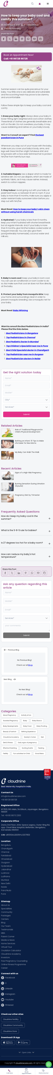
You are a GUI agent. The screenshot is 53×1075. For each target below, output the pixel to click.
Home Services (8, 943)
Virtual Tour (6, 947)
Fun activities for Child (21, 753)
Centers (5, 919)
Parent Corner (7, 936)
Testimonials (7, 929)
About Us (5, 905)
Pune (3, 894)
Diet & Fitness (8, 742)
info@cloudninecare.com (13, 796)
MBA (3, 933)
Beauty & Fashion (9, 731)
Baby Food (27, 726)
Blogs (30, 665)
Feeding (41, 748)
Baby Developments (10, 726)
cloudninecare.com (24, 1063)
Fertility (5, 753)
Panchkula (6, 890)
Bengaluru (6, 845)
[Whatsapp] (28, 39)
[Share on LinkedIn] (16, 39)
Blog (3, 922)
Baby (25, 721)
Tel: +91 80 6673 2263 (11, 815)
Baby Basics (37, 721)
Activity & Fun (26, 715)
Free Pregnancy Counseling (14, 961)
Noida (4, 887)
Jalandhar (6, 869)
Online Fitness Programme (13, 964)
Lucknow (5, 873)
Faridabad (6, 855)
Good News (39, 753)
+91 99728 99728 (9, 800)
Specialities (6, 909)
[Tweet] (10, 39)
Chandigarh (7, 848)
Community (6, 912)
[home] (14, 3)
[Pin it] (22, 38)
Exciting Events (27, 748)
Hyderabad (6, 866)
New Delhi (5, 883)
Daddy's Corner (30, 737)
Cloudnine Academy (11, 737)
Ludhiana (5, 876)
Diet (42, 737)
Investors (5, 957)
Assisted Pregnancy (10, 721)
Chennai (5, 852)
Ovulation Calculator (11, 950)
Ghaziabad (6, 859)
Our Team (6, 926)
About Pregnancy (9, 715)
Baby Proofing (42, 726)
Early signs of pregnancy (27, 742)
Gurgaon (5, 862)
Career (4, 968)
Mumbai (5, 880)
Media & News (8, 940)
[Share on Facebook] (3, 39)
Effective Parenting (10, 748)
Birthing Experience (28, 731)
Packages (6, 916)
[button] (48, 3)
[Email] (34, 39)
